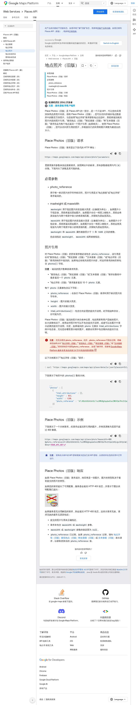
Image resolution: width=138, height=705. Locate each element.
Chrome (42, 671)
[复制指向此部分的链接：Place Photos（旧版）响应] (86, 471)
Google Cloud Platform (49, 680)
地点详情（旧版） (69, 343)
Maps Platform (28, 3)
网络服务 (73, 650)
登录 (133, 3)
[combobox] (93, 3)
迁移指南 (73, 31)
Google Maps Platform (68, 55)
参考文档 (15, 17)
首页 (46, 55)
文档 (58, 3)
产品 (49, 3)
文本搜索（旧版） (106, 538)
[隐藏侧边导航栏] (32, 700)
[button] (17, 41)
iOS (71, 641)
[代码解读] (111, 153)
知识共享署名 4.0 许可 (81, 570)
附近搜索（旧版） (103, 343)
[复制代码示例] (120, 153)
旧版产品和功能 (103, 28)
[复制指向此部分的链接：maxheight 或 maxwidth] (82, 204)
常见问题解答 (45, 637)
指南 (5, 17)
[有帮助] (116, 56)
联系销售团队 (118, 11)
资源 (26, 17)
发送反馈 (115, 66)
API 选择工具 (44, 641)
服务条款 (104, 650)
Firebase (43, 675)
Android (73, 637)
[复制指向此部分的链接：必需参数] (60, 179)
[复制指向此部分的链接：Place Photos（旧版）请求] (86, 141)
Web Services (11, 11)
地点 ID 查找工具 (46, 645)
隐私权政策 (50, 699)
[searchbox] (18, 26)
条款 (41, 699)
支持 (102, 645)
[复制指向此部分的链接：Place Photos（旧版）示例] (86, 420)
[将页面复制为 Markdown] (91, 65)
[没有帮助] (120, 56)
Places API (30, 11)
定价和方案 (105, 637)
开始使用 (100, 11)
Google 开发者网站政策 (75, 572)
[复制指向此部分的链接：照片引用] (60, 247)
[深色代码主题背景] (115, 153)
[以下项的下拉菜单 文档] (63, 3)
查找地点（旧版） (86, 343)
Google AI (43, 684)
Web (72, 645)
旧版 (35, 17)
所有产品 (43, 688)
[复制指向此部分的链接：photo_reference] (74, 187)
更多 (70, 3)
